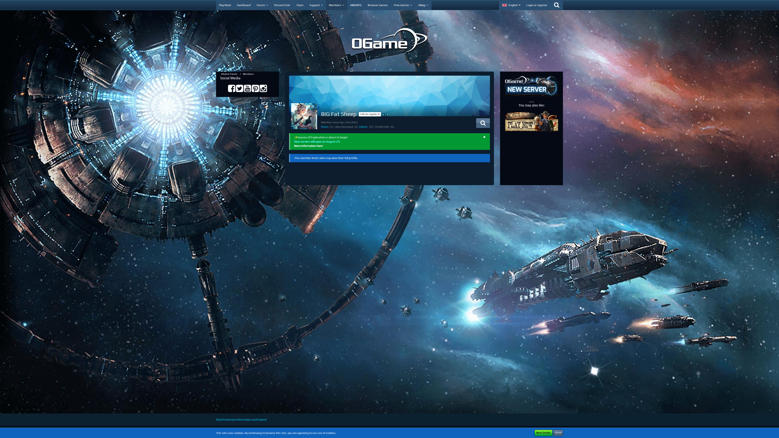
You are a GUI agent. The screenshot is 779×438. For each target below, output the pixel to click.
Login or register (536, 5)
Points (363, 126)
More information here (308, 145)
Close (558, 432)
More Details (543, 432)
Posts (324, 126)
